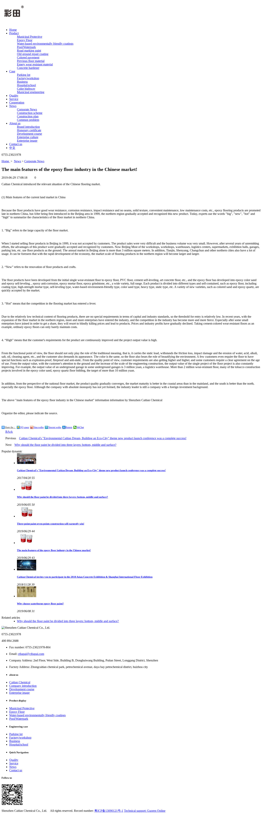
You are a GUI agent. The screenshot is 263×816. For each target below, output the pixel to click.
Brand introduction (28, 126)
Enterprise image (27, 140)
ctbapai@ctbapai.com (31, 653)
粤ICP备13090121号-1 (108, 810)
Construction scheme (29, 113)
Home (13, 29)
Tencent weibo (54, 427)
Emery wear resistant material (35, 64)
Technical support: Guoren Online (144, 810)
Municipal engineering (30, 92)
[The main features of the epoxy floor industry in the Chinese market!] (139, 539)
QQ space (24, 427)
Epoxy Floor (24, 40)
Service (13, 99)
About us (14, 123)
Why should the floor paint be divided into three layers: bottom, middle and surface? (65, 444)
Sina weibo (39, 427)
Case (12, 71)
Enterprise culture (27, 137)
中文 (12, 147)
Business (22, 81)
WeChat (80, 427)
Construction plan (28, 116)
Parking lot (23, 74)
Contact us (15, 144)
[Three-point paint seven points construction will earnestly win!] (139, 512)
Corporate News (27, 109)
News (12, 106)
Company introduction (23, 685)
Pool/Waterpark (26, 47)
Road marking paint (29, 50)
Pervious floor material (30, 61)
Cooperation (16, 102)
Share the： (10, 427)
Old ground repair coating (32, 54)
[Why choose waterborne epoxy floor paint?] (139, 592)
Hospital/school (26, 85)
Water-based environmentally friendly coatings (45, 43)
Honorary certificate (29, 130)
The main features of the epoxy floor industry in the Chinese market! (54, 550)
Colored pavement (28, 57)
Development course (29, 133)
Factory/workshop (28, 78)
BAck (9, 431)
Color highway (26, 88)
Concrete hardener (28, 67)
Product (14, 33)
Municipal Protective (29, 36)
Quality (13, 95)
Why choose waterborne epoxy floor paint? (40, 603)
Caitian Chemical (19, 682)
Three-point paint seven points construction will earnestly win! (50, 523)
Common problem (28, 119)
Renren (69, 427)
